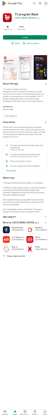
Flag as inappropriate (14, 256)
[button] (11, 29)
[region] (25, 28)
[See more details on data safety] (11, 170)
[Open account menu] (46, 3)
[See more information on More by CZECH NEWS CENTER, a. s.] (46, 222)
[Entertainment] (11, 116)
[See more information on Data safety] (46, 122)
